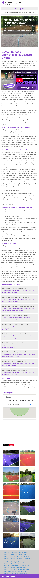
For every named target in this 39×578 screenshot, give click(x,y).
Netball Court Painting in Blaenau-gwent (14, 564)
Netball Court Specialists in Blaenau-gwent (15, 552)
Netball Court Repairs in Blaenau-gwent (14, 567)
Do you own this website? (13, 404)
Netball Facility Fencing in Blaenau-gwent (15, 571)
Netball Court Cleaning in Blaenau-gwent (15, 562)
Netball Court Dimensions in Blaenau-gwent (16, 565)
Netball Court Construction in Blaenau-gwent (16, 556)
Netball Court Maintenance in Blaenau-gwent (16, 560)
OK (30, 404)
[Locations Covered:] (2, 2)
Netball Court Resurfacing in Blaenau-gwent (16, 569)
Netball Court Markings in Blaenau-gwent (15, 573)
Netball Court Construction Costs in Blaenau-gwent (18, 558)
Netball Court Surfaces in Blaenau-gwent (15, 554)
